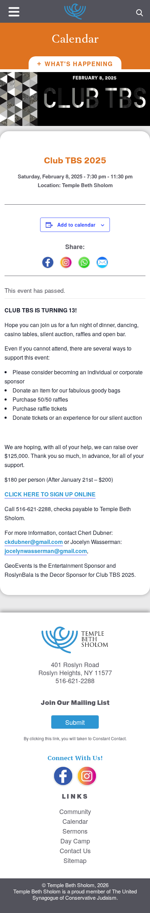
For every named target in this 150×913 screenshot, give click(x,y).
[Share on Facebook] (48, 262)
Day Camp (75, 840)
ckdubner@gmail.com (34, 542)
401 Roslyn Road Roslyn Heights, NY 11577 (75, 668)
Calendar (75, 821)
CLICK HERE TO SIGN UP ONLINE (50, 494)
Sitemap (75, 860)
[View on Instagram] (66, 262)
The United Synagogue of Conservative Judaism (84, 894)
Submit (75, 722)
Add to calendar (76, 224)
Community (75, 811)
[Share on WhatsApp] (84, 262)
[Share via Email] (102, 262)
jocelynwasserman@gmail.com (46, 551)
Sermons (75, 830)
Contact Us (75, 850)
